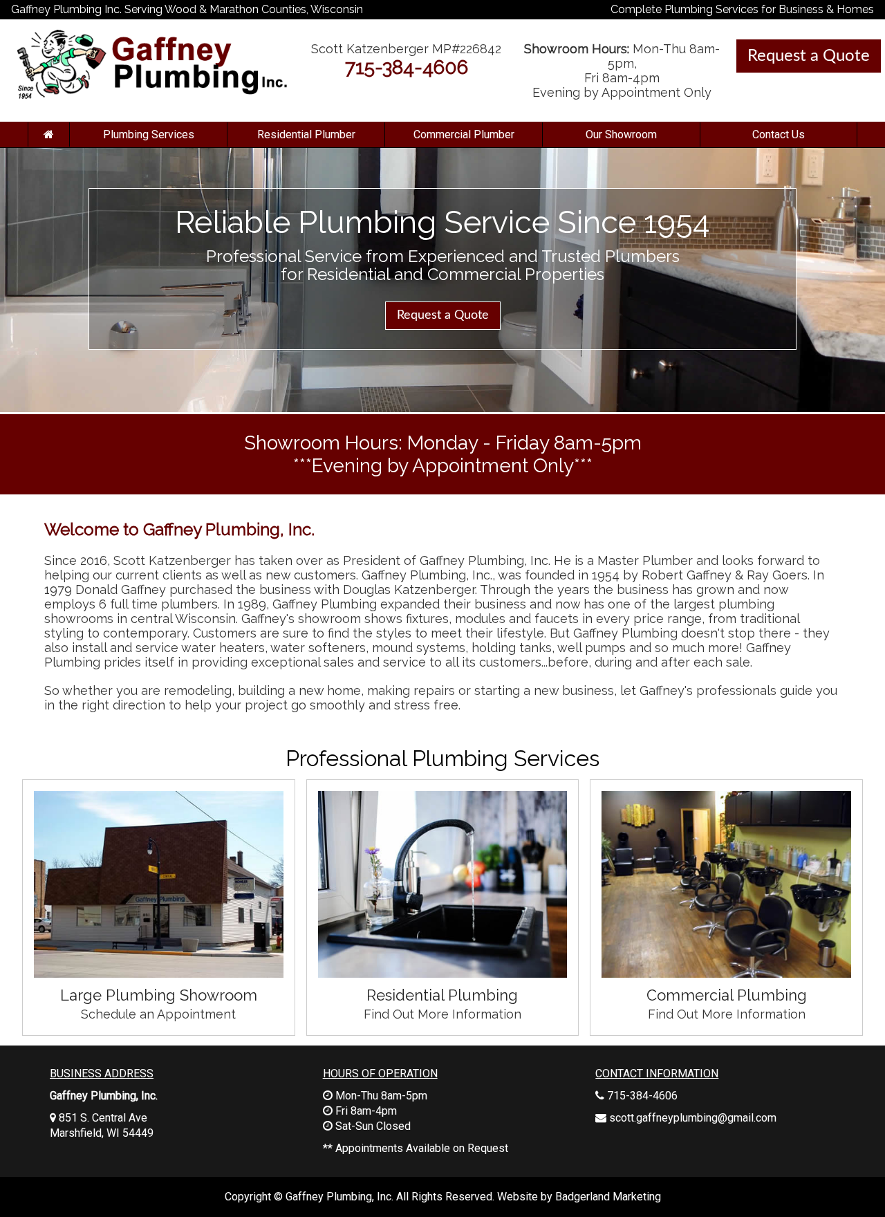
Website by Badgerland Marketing (579, 1196)
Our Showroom (621, 134)
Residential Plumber (306, 134)
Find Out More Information (442, 1014)
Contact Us (778, 134)
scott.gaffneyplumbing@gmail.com (692, 1117)
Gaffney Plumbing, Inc (338, 1196)
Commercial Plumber (463, 134)
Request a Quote (808, 56)
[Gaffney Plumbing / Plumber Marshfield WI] (48, 134)
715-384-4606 (406, 67)
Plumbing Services (148, 134)
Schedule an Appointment (158, 1014)
